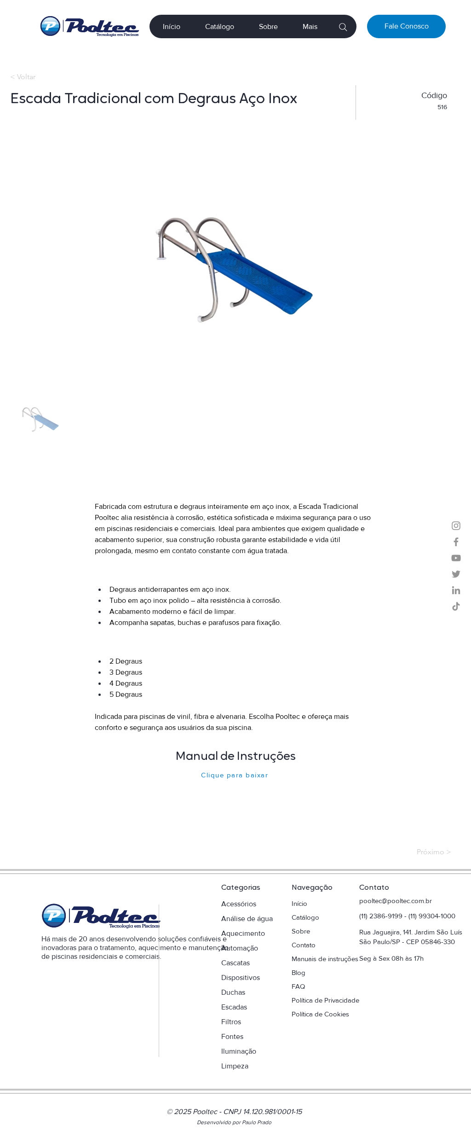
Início (299, 903)
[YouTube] (456, 558)
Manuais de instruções (326, 959)
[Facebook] (456, 542)
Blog (298, 972)
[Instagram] (456, 525)
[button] (310, 26)
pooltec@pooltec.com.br (395, 900)
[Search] (343, 27)
